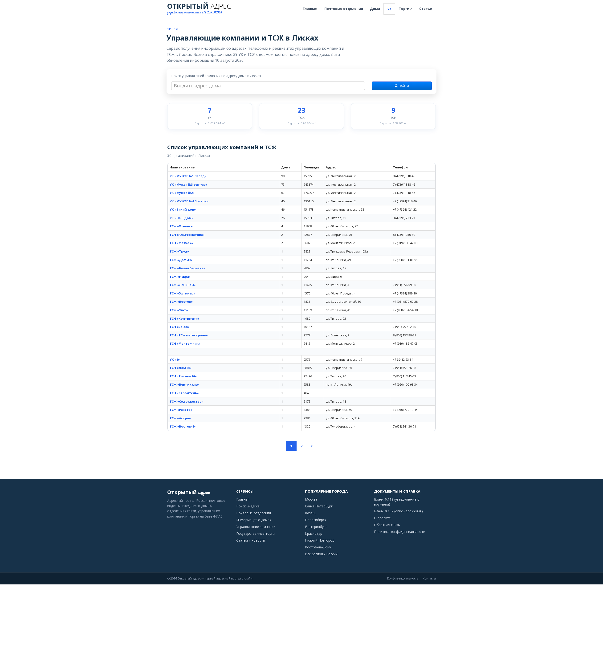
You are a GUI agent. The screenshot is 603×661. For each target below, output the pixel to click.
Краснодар (313, 533)
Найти (403, 86)
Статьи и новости (250, 540)
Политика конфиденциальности (399, 531)
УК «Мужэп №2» (182, 193)
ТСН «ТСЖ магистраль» (189, 335)
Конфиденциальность (402, 578)
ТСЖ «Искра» (180, 276)
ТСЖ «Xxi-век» (181, 226)
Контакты (429, 578)
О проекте (382, 518)
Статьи (425, 8)
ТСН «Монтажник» (185, 343)
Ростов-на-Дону (318, 547)
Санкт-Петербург (319, 506)
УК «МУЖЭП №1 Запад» (188, 176)
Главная (310, 8)
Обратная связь (387, 524)
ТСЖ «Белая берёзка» (187, 268)
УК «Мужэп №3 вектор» (188, 184)
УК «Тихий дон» (183, 209)
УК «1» (175, 359)
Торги (405, 8)
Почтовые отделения (343, 8)
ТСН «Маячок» (181, 243)
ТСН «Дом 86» (181, 368)
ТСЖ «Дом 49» (181, 260)
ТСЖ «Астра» (180, 418)
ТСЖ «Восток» (181, 301)
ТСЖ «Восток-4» (183, 426)
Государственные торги (255, 533)
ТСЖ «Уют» (179, 310)
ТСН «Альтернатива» (187, 235)
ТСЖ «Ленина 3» (183, 285)
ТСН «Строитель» (184, 393)
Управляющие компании (255, 526)
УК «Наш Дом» (181, 218)
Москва (311, 499)
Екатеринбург (316, 526)
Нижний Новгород (319, 540)
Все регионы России (321, 554)
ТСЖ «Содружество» (187, 401)
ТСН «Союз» (179, 327)
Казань (310, 513)
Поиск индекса (248, 506)
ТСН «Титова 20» (183, 376)
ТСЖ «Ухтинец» (182, 293)
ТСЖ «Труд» (179, 251)
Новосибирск (315, 520)
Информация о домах (253, 520)
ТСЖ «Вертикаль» (184, 384)
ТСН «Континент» (184, 318)
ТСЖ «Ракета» (181, 410)
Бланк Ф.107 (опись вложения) (398, 511)
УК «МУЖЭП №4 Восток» (189, 201)
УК (389, 9)
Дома (375, 8)
